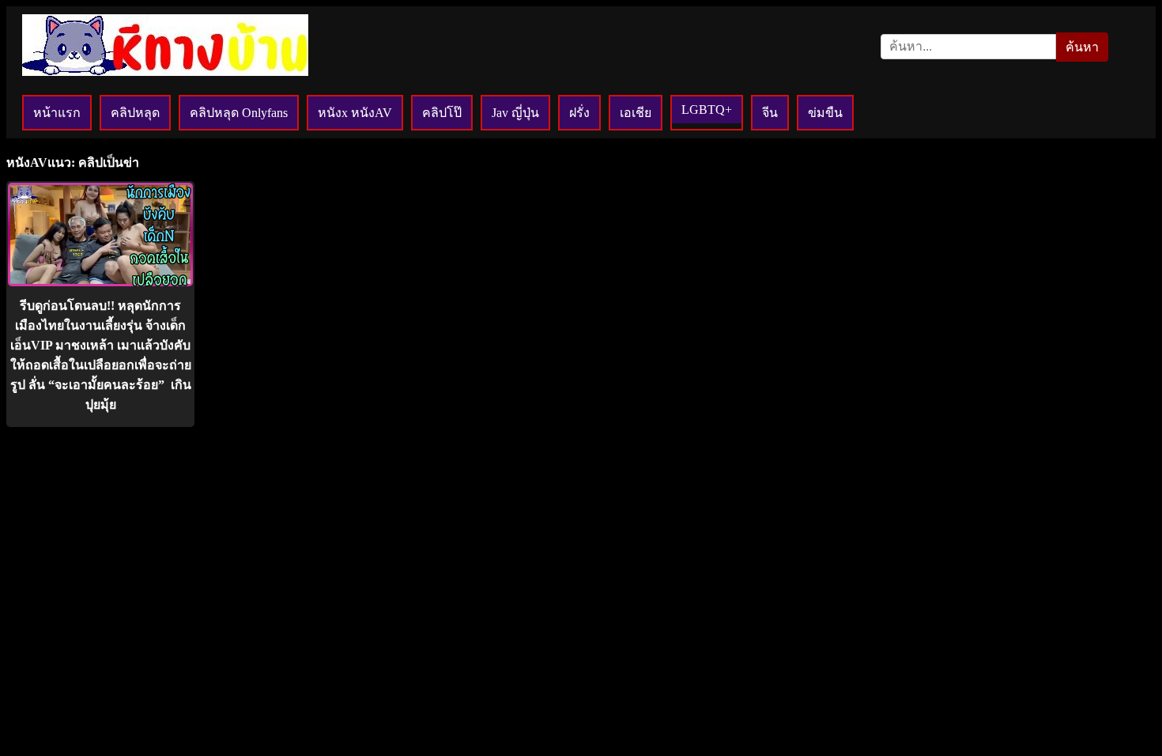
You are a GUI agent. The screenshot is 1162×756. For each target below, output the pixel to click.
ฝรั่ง (579, 112)
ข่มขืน (825, 112)
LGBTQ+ (706, 109)
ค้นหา (1082, 47)
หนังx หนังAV (355, 112)
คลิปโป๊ (442, 112)
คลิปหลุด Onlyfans (239, 112)
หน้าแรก (57, 112)
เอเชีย (635, 112)
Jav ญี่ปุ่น (515, 112)
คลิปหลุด (135, 112)
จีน (770, 112)
